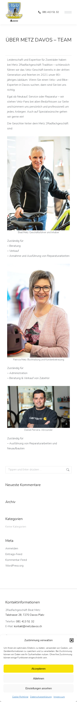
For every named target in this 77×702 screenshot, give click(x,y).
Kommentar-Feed (16, 560)
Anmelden (11, 548)
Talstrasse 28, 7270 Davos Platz (24, 615)
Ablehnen (38, 678)
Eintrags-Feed (13, 554)
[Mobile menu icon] (68, 12)
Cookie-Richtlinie (20, 696)
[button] (71, 640)
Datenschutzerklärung (41, 696)
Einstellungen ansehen (38, 688)
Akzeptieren (38, 668)
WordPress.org (14, 565)
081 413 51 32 (50, 12)
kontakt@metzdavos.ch (28, 626)
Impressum (59, 696)
